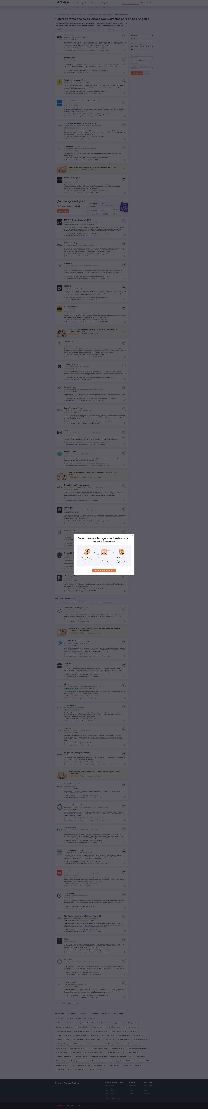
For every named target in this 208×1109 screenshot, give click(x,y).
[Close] (132, 536)
